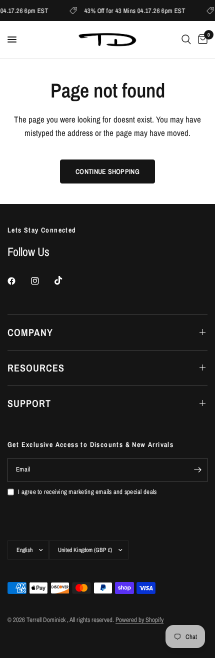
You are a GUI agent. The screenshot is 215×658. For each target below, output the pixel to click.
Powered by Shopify (140, 620)
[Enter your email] (198, 470)
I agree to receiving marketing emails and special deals (87, 492)
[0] (201, 39)
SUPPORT (29, 403)
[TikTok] (65, 281)
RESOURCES (36, 367)
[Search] (186, 39)
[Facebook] (19, 281)
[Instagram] (42, 281)
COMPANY (30, 332)
